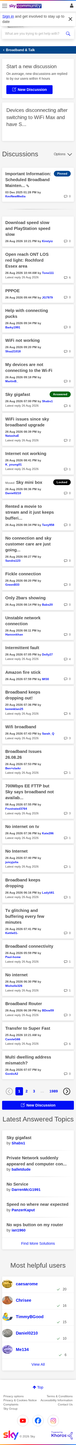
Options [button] (59, 154)
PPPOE (12, 290)
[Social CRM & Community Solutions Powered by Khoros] (62, 1435)
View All (38, 1364)
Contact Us (65, 1404)
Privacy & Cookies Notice (20, 1400)
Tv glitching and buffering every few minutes (24, 916)
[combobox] (34, 33)
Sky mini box (29, 482)
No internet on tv (22, 826)
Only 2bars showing (25, 598)
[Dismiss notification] (70, 19)
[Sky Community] (26, 6)
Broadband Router (23, 1003)
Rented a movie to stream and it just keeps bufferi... (29, 512)
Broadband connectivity (29, 946)
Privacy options (13, 1396)
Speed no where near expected (37, 1204)
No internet (16, 975)
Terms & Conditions (60, 1396)
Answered (60, 394)
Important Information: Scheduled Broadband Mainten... (28, 179)
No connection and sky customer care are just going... (28, 544)
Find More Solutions (38, 1243)
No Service (17, 1184)
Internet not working (25, 453)
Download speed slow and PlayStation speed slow (27, 228)
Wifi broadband (20, 726)
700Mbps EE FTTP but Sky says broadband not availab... (29, 792)
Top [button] (40, 1387)
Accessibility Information (57, 1400)
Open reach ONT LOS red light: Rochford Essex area (27, 260)
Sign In (71, 7)
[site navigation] (4, 6)
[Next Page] (66, 1091)
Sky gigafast (17, 394)
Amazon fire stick (23, 672)
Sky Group (10, 1408)
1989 (53, 1091)
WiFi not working (22, 340)
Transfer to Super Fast (27, 1028)
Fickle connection (23, 574)
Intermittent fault (22, 647)
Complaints (10, 1404)
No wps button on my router (35, 1224)
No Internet (16, 851)
